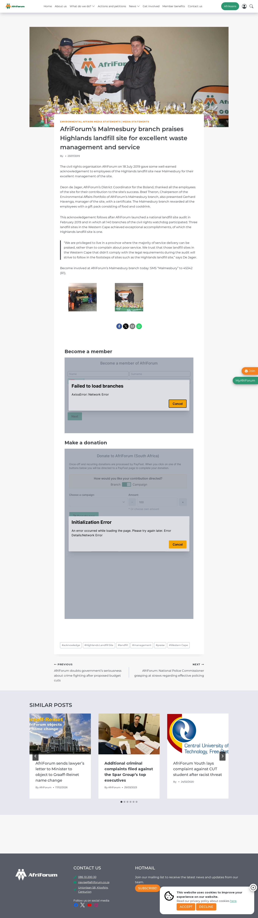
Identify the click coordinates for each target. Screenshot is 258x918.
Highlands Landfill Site (98, 645)
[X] (126, 326)
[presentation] (60, 734)
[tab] (121, 802)
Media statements (136, 121)
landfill (123, 645)
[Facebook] (119, 326)
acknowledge (71, 645)
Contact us (195, 6)
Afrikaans (230, 6)
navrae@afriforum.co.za (93, 882)
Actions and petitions (112, 6)
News (132, 6)
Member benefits (173, 6)
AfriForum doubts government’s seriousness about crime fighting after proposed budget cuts (87, 672)
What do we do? (80, 6)
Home (48, 6)
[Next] (222, 756)
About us (61, 6)
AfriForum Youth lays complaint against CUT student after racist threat (197, 769)
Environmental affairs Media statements (90, 121)
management (141, 645)
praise (160, 645)
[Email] (132, 326)
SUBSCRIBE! (147, 888)
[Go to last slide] (35, 756)
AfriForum (45, 787)
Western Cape (178, 645)
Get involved (151, 6)
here (233, 901)
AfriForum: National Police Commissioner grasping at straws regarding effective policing (169, 670)
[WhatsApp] (139, 326)
